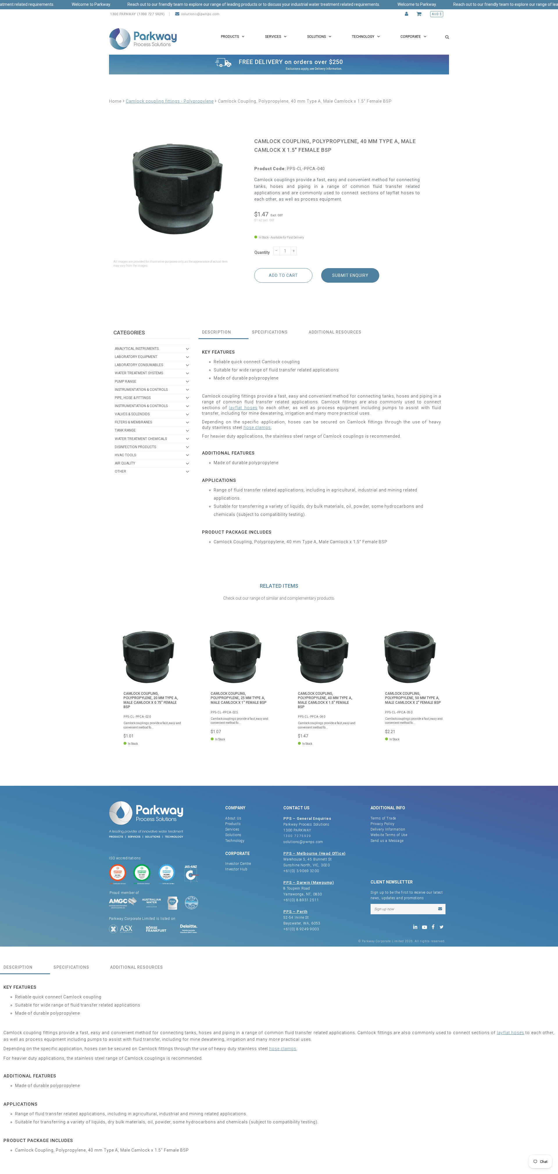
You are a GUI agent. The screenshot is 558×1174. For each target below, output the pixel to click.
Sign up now (384, 909)
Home (115, 101)
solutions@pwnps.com (200, 14)
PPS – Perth (295, 911)
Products (233, 824)
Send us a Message (387, 841)
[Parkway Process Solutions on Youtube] (426, 927)
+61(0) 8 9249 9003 (301, 929)
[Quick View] (176, 635)
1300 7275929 (297, 836)
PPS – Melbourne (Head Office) (314, 853)
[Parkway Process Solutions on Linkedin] (416, 927)
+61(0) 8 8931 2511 (301, 900)
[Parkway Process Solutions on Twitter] (443, 927)
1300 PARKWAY (297, 830)
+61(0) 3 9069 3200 (301, 871)
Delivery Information (328, 68)
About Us (233, 818)
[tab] (223, 332)
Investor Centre (238, 864)
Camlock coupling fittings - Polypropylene (170, 101)
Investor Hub (236, 869)
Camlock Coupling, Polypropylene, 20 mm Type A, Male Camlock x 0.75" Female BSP (151, 700)
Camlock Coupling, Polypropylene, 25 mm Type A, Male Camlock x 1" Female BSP (239, 698)
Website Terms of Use (389, 835)
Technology (235, 841)
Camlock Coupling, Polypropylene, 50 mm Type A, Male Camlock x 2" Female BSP (413, 698)
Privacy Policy (383, 824)
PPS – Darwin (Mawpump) (308, 882)
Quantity (262, 252)
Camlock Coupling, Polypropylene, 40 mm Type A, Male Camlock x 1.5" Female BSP (325, 700)
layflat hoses (243, 407)
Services (232, 829)
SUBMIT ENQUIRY (350, 275)
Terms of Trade (383, 818)
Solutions (233, 835)
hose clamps (257, 427)
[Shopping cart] (419, 14)
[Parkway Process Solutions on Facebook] (434, 927)
